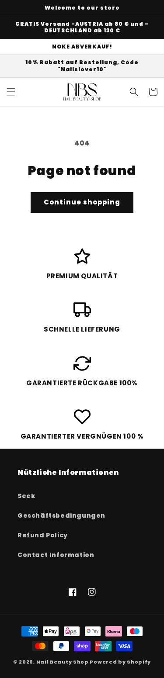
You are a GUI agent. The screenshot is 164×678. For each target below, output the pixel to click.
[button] (11, 91)
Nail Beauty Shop (62, 661)
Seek (26, 495)
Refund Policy (42, 535)
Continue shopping (82, 202)
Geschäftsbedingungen (61, 515)
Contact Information (55, 554)
